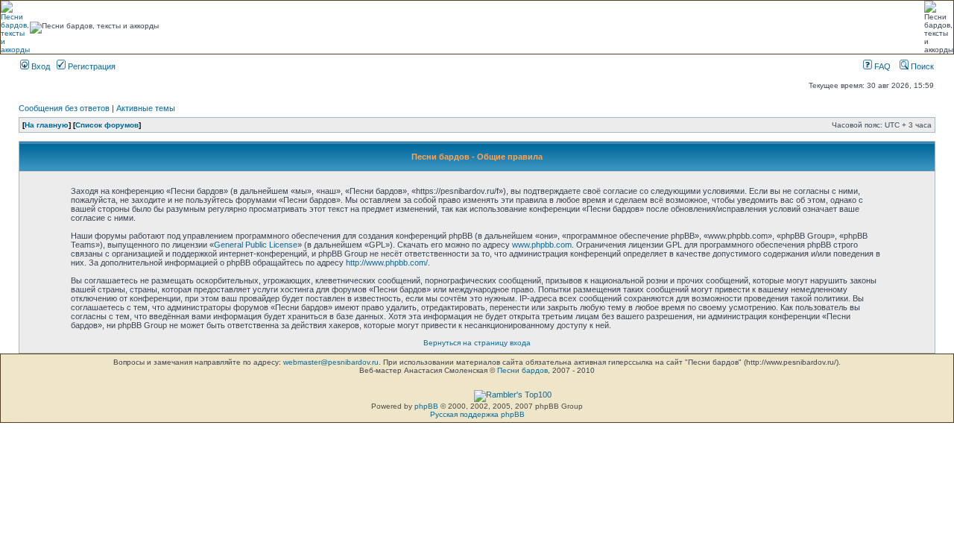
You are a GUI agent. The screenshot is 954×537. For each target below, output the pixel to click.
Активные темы (145, 108)
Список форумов (107, 125)
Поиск (921, 66)
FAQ (881, 66)
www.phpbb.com (542, 244)
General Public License (255, 244)
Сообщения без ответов (64, 108)
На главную (47, 125)
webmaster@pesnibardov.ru (331, 362)
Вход (39, 66)
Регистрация (91, 66)
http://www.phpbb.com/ (387, 262)
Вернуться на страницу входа (477, 343)
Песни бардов (522, 370)
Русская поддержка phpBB (477, 414)
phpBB (426, 406)
